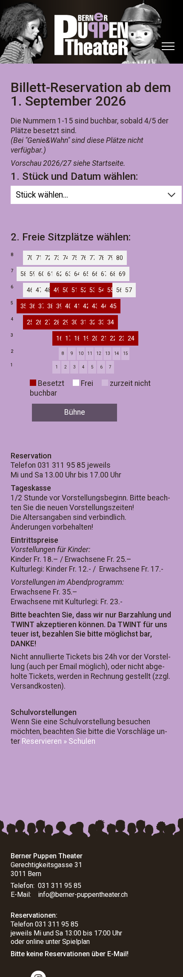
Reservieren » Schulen (58, 741)
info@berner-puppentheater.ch (83, 894)
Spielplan (76, 942)
